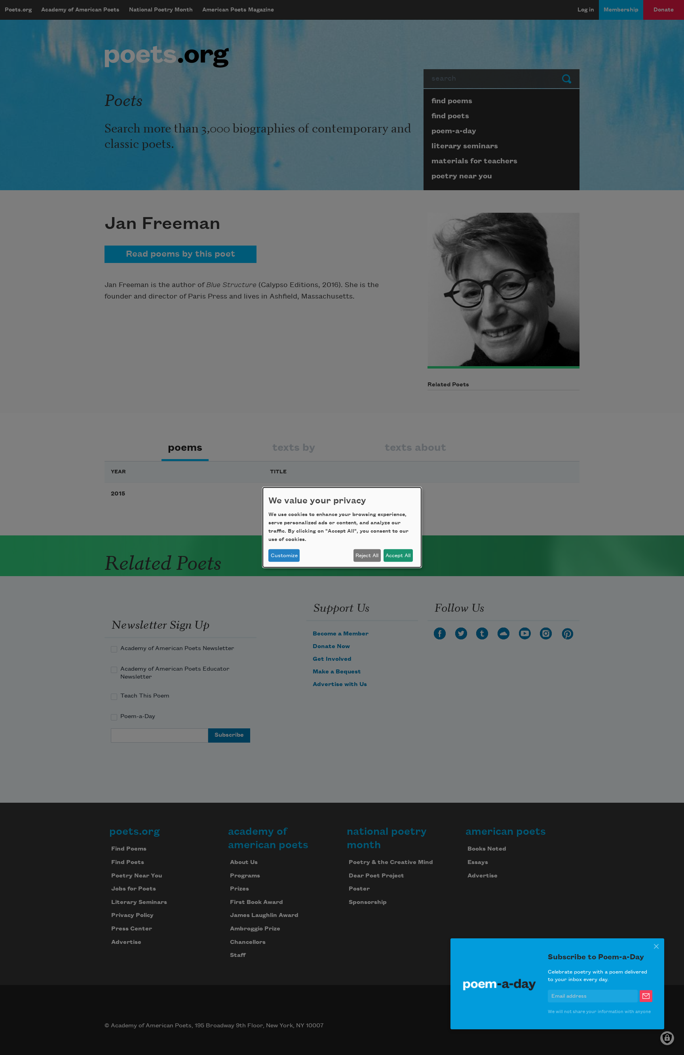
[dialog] (342, 527)
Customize (284, 555)
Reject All (366, 555)
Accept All (398, 555)
